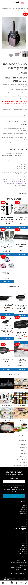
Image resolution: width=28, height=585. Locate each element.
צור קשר (23, 526)
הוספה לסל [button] (22, 227)
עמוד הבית (23, 8)
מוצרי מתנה (22, 553)
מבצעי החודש (12, 8)
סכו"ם (23, 545)
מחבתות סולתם (14, 109)
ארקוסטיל (22, 447)
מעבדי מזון (22, 549)
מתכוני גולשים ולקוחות (19, 465)
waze (21, 583)
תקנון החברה (22, 511)
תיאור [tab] (25, 115)
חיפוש (7, 583)
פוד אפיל (22, 453)
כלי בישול (18, 8)
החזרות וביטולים (21, 522)
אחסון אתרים (14, 580)
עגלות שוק (22, 541)
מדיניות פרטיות (21, 520)
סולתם (8, 109)
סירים (23, 532)
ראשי (23, 505)
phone (25, 583)
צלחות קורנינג (21, 459)
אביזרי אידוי (22, 543)
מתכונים (22, 462)
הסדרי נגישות (22, 524)
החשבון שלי (22, 518)
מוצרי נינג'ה (21, 456)
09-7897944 (20, 560)
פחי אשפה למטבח (20, 539)
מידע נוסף (7, 227)
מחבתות (20, 109)
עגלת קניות (22, 513)
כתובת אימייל (14, 478)
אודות (23, 507)
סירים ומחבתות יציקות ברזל (18, 537)
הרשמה (14, 496)
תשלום (23, 515)
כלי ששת (23, 547)
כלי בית (23, 445)
